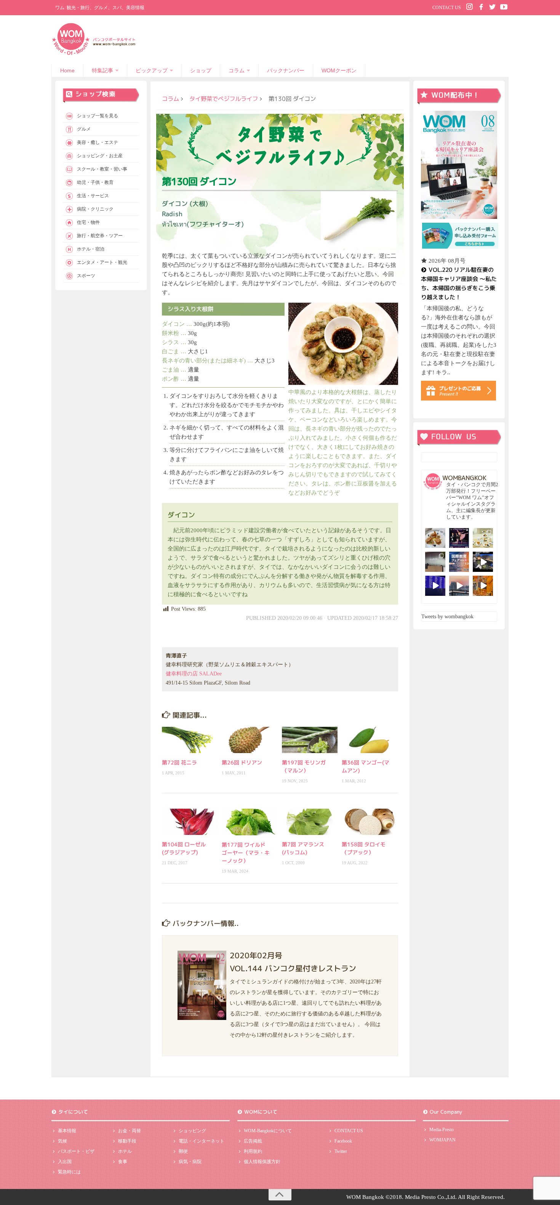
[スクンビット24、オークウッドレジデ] (483, 586)
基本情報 (67, 1130)
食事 (122, 1161)
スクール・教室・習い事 (102, 169)
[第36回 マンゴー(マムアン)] (370, 740)
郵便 (183, 1151)
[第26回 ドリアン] (250, 740)
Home (67, 70)
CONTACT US (446, 7)
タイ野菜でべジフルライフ (223, 98)
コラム (237, 70)
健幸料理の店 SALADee (194, 674)
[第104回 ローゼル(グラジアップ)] (190, 822)
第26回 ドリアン (242, 762)
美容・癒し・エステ (97, 142)
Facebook (343, 1141)
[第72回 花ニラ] (190, 740)
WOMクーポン (339, 70)
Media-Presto (441, 1129)
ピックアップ (152, 70)
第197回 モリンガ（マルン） (304, 766)
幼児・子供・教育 (95, 182)
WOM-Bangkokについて (268, 1130)
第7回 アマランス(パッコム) (303, 848)
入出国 (65, 1161)
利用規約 (253, 1151)
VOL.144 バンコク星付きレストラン (293, 968)
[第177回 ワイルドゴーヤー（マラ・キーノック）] (250, 822)
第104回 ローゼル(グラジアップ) (184, 848)
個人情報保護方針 (262, 1161)
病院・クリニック (95, 209)
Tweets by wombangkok (447, 616)
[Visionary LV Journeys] (483, 562)
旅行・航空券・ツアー (100, 235)
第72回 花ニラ (179, 762)
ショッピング (192, 1130)
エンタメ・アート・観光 (102, 262)
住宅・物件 (88, 222)
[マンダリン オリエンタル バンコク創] (483, 538)
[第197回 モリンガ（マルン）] (310, 740)
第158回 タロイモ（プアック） (364, 848)
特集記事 (102, 70)
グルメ (84, 129)
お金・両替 (129, 1130)
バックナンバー (285, 70)
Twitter (340, 1151)
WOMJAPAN (442, 1140)
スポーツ (86, 275)
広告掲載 (253, 1141)
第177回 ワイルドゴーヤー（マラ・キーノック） (246, 852)
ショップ (200, 70)
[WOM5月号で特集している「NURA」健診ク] (435, 562)
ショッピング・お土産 (100, 155)
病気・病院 (190, 1161)
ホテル (125, 1151)
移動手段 (127, 1141)
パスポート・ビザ (76, 1151)
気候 (62, 1141)
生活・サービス (93, 195)
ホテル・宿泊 (90, 249)
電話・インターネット (201, 1141)
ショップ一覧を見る (97, 115)
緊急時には (69, 1172)
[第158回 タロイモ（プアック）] (370, 822)
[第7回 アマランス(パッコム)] (310, 822)
